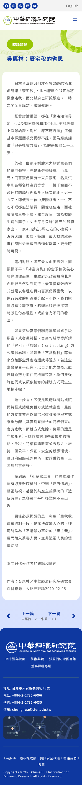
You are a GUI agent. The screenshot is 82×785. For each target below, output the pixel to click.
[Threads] (20, 6)
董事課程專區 (41, 666)
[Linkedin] (28, 6)
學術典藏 (37, 659)
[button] (75, 20)
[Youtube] (35, 6)
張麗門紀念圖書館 (62, 659)
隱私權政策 (28, 758)
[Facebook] (6, 6)
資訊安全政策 (50, 758)
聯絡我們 (70, 758)
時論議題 (20, 44)
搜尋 (41, 764)
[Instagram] (13, 6)
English (72, 5)
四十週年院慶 (15, 659)
